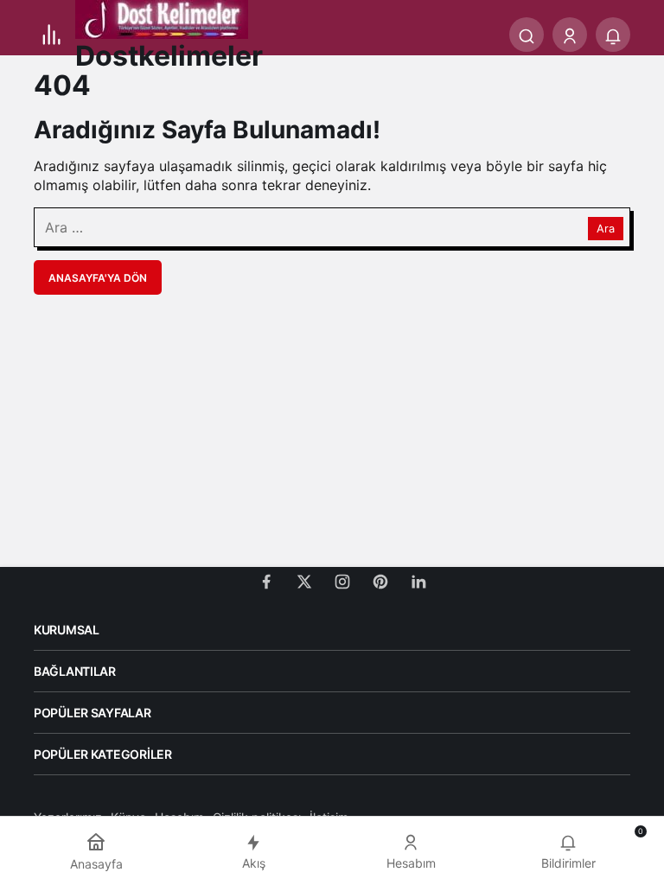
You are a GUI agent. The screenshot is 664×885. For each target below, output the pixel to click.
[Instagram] (342, 579)
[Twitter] (304, 579)
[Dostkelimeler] (161, 18)
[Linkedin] (418, 579)
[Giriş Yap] (569, 34)
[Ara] (526, 34)
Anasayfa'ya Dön (97, 277)
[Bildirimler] (613, 34)
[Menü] (51, 34)
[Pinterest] (380, 579)
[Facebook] (266, 579)
